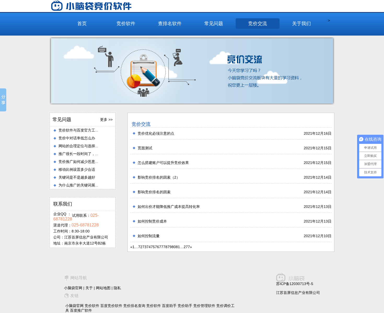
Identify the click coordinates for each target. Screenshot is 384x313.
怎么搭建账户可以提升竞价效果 (163, 163)
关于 (89, 288)
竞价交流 (257, 23)
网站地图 (103, 288)
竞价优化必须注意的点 (156, 133)
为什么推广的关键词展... (78, 185)
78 (165, 247)
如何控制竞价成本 (152, 221)
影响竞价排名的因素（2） (159, 177)
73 (144, 247)
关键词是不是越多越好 (77, 177)
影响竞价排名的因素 (154, 192)
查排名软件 (170, 23)
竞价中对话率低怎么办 (77, 138)
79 (169, 247)
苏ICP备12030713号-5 (294, 284)
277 (187, 247)
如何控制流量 (149, 236)
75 (153, 247)
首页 (82, 23)
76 (157, 247)
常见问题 (213, 23)
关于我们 (301, 23)
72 (140, 247)
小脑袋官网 (73, 288)
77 (161, 247)
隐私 (117, 288)
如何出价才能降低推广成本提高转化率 (169, 206)
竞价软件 (126, 23)
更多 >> (106, 119)
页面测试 (145, 148)
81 (178, 247)
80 (174, 247)
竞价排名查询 (134, 306)
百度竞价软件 (111, 306)
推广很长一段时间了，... (78, 154)
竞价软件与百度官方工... (78, 130)
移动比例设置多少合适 (77, 169)
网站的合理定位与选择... (78, 146)
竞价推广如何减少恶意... (78, 162)
